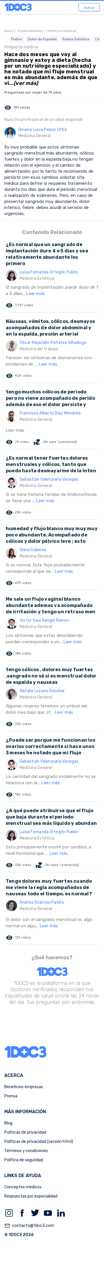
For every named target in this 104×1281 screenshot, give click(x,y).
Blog (8, 1123)
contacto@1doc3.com (29, 1226)
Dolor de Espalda (42, 39)
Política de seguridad (23, 1160)
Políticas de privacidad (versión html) (38, 1141)
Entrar (89, 8)
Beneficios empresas (23, 1086)
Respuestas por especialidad (30, 1196)
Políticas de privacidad (25, 1132)
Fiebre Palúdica (75, 39)
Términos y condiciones (26, 1150)
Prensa (10, 1096)
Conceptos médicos (23, 1187)
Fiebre (16, 39)
